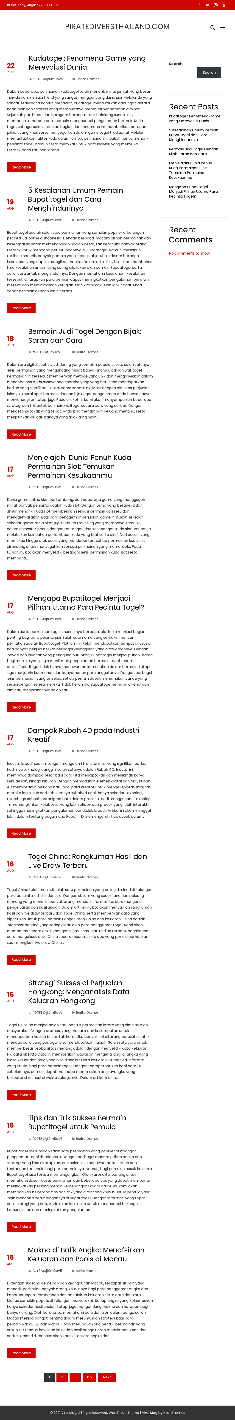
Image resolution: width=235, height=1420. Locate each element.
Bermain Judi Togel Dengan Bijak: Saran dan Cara (84, 335)
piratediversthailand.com (117, 26)
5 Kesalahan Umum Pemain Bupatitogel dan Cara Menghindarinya (75, 199)
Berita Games (88, 79)
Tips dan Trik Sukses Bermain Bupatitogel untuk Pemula (77, 1122)
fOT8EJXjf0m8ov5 (48, 79)
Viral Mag (149, 1412)
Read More (21, 167)
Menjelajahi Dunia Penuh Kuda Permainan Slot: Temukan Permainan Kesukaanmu (79, 466)
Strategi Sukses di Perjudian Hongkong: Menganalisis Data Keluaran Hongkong (78, 992)
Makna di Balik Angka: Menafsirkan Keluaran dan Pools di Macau (86, 1254)
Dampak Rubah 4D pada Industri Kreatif (84, 734)
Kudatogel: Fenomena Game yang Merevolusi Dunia (87, 62)
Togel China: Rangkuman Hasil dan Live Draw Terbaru (87, 861)
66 (89, 1377)
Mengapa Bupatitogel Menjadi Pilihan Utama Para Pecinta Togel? (86, 602)
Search (176, 63)
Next (107, 1377)
